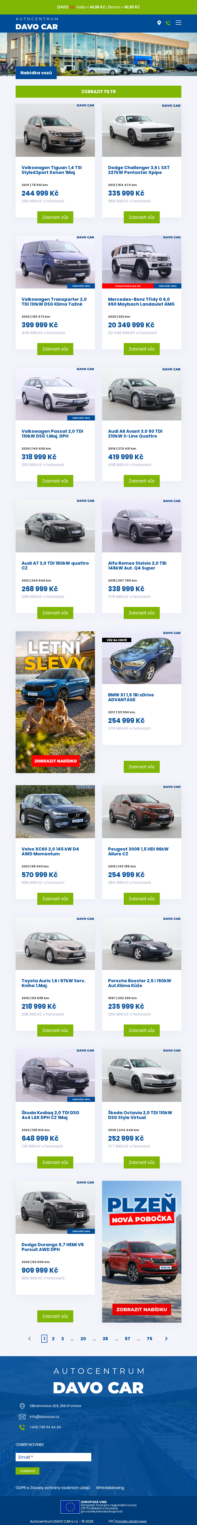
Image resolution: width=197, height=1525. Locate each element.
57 (127, 1339)
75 (149, 1339)
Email (24, 1457)
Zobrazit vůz (55, 217)
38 (105, 1339)
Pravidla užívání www (131, 1521)
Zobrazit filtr (98, 92)
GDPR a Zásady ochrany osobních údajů (53, 1488)
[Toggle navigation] (178, 22)
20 (83, 1339)
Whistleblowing (110, 1488)
